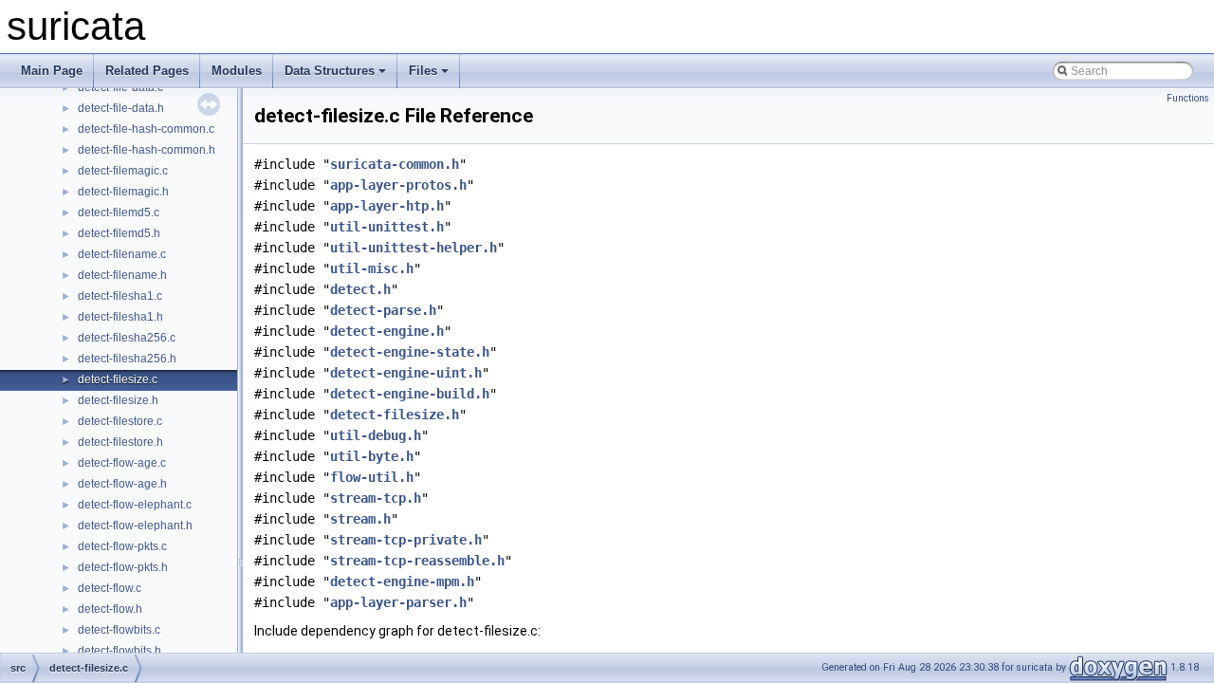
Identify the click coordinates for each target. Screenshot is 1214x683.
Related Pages (147, 71)
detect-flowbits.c (119, 630)
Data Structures (330, 71)
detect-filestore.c (120, 421)
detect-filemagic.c (123, 170)
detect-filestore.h (120, 442)
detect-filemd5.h (119, 233)
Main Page (52, 71)
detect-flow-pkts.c (122, 546)
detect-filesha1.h (120, 316)
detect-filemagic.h (123, 191)
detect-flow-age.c (122, 463)
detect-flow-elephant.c (135, 504)
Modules (237, 71)
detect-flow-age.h (122, 483)
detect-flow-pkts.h (123, 567)
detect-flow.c (109, 588)
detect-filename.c (122, 254)
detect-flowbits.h (119, 650)
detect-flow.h (110, 609)
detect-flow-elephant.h (135, 525)
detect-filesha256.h (127, 358)
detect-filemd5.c (118, 212)
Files (423, 71)
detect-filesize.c (117, 379)
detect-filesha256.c (126, 337)
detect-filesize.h (118, 400)
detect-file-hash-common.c (146, 129)
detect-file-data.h (121, 108)
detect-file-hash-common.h (146, 150)
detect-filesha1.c (120, 296)
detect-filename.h (122, 275)
